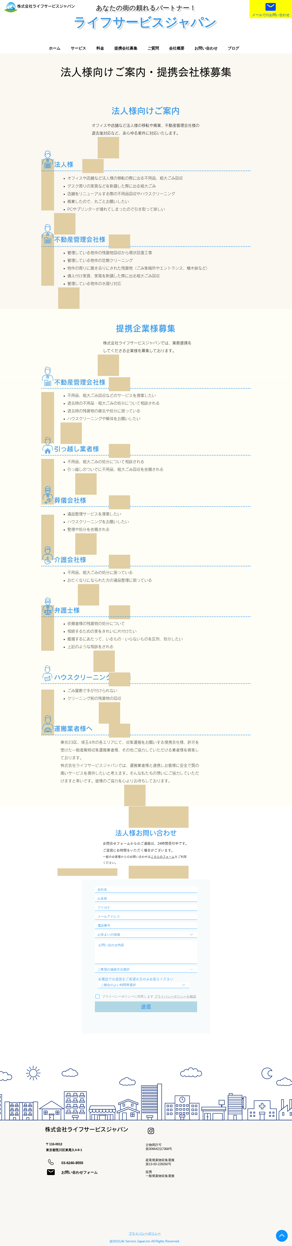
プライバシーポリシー (145, 1233)
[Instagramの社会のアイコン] (151, 1131)
